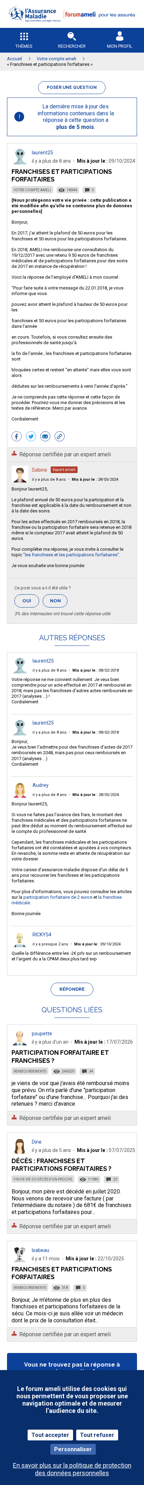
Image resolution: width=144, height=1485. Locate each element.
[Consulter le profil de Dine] (20, 1151)
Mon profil (119, 46)
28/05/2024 (95, 479)
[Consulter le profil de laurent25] (20, 162)
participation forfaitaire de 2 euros (57, 897)
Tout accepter (50, 1435)
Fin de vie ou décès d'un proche (43, 1179)
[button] (72, 26)
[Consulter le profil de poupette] (20, 1043)
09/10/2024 (97, 944)
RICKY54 (42, 934)
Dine (37, 1142)
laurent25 (42, 152)
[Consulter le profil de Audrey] (20, 795)
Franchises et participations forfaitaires (62, 1273)
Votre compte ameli (32, 190)
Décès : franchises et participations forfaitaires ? (61, 1164)
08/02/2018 (95, 670)
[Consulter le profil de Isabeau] (20, 1260)
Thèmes (24, 46)
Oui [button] (30, 600)
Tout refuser (97, 1435)
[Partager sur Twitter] (31, 437)
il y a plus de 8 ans (49, 479)
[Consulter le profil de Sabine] (20, 480)
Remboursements (30, 1071)
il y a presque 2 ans (50, 944)
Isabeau (40, 1250)
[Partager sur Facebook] (17, 437)
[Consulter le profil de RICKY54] (20, 945)
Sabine (39, 470)
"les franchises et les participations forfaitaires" (71, 554)
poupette (42, 1033)
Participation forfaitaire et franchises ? (60, 1056)
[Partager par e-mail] (45, 437)
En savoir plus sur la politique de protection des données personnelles (72, 1469)
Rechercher (72, 46)
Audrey (41, 785)
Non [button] (58, 603)
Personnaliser (73, 1449)
